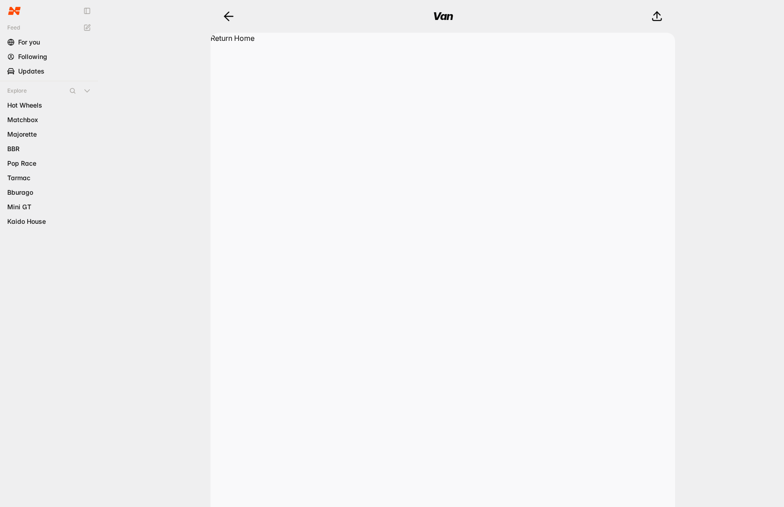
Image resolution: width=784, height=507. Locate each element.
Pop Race (21, 163)
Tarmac (18, 178)
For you (29, 42)
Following (32, 56)
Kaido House (26, 221)
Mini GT (19, 207)
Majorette (22, 134)
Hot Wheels (24, 105)
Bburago (20, 192)
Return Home (233, 38)
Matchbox (22, 119)
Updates (31, 71)
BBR (13, 149)
